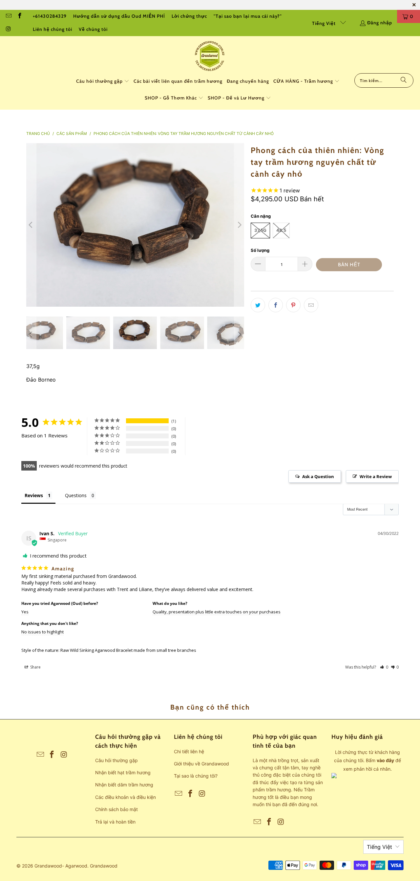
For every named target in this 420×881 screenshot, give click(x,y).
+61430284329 (50, 16)
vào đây (385, 760)
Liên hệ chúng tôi (52, 29)
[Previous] (31, 225)
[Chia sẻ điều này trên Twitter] (258, 305)
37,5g (260, 230)
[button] (102, 81)
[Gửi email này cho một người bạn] (311, 305)
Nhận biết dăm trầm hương (124, 784)
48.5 (281, 230)
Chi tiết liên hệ (189, 751)
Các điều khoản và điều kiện (125, 797)
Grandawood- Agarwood (60, 866)
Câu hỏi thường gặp (116, 760)
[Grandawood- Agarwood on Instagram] (8, 30)
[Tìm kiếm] (403, 80)
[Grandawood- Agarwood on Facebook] (19, 16)
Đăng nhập (379, 23)
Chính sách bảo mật (116, 809)
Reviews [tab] (34, 495)
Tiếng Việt (324, 23)
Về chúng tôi (93, 29)
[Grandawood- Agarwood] (210, 56)
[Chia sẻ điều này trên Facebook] (275, 305)
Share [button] (35, 667)
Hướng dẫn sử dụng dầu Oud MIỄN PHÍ (119, 16)
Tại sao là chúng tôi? (196, 776)
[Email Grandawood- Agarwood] (8, 16)
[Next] (239, 225)
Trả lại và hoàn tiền (115, 822)
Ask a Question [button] (318, 476)
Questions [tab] (76, 495)
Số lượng (260, 250)
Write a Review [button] (376, 476)
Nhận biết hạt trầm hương (123, 772)
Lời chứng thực (189, 16)
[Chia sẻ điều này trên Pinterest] (293, 305)
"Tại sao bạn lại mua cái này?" (248, 16)
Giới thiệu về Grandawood (201, 763)
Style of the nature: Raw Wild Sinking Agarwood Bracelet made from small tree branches (108, 650)
